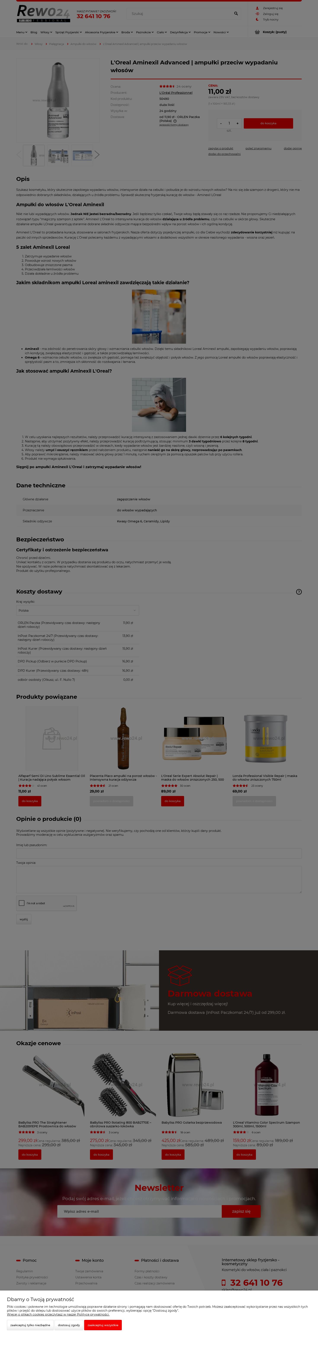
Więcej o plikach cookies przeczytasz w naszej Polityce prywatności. (58, 1314)
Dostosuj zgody (69, 1325)
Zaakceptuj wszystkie (103, 1325)
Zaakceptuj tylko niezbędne (30, 1325)
